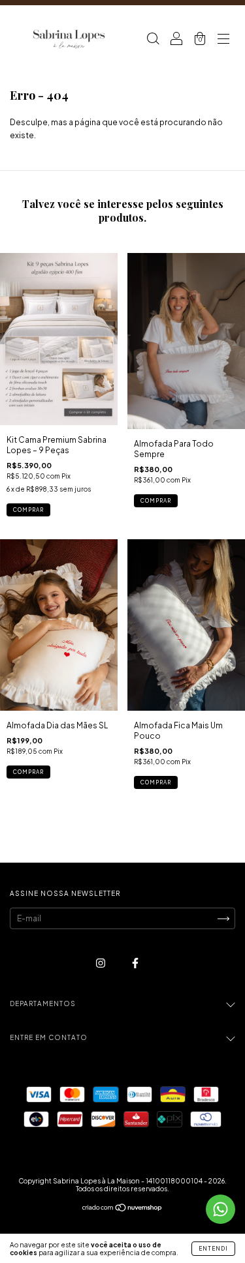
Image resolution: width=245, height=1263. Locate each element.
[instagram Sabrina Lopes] (101, 963)
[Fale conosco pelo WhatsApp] (220, 1209)
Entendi (213, 1248)
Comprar (28, 510)
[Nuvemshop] (122, 1209)
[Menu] (223, 40)
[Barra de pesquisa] (152, 40)
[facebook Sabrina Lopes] (135, 963)
